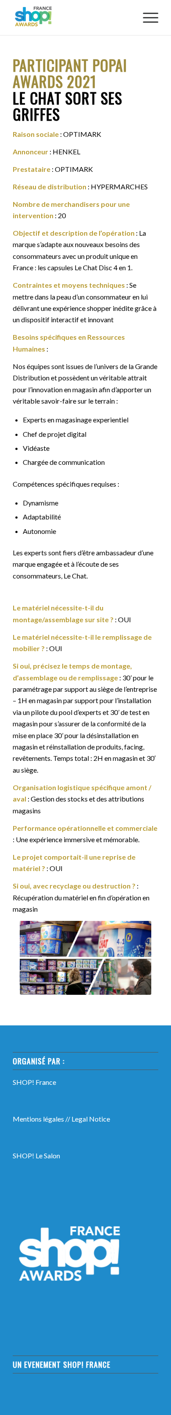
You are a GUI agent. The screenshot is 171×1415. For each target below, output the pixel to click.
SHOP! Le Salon (36, 1155)
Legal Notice (90, 1119)
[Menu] (146, 17)
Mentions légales (38, 1119)
